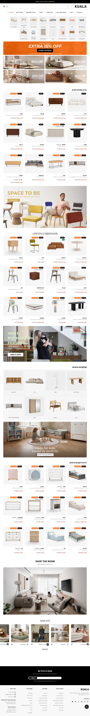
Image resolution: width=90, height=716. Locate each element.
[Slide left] (85, 1)
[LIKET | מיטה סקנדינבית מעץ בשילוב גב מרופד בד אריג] (77, 276)
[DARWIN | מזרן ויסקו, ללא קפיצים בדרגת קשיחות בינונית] (34, 306)
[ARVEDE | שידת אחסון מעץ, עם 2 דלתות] (55, 102)
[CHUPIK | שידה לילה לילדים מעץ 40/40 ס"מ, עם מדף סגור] (34, 475)
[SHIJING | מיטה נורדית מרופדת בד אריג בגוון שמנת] (34, 133)
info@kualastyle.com (9, 694)
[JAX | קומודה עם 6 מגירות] (13, 536)
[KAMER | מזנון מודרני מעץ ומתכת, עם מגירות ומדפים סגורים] (13, 163)
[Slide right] (4, 1)
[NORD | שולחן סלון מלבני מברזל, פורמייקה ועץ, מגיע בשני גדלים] (13, 102)
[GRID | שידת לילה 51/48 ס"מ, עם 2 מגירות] (34, 505)
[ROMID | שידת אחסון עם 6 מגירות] (55, 133)
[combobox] (41, 6)
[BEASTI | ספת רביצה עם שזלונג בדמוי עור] (55, 246)
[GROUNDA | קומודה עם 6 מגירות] (13, 505)
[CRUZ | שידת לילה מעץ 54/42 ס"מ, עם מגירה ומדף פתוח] (55, 505)
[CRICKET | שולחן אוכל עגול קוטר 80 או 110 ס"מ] (77, 246)
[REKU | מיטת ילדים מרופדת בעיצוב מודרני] (77, 505)
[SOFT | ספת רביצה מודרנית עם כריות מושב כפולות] (77, 102)
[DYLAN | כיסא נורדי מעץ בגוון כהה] (55, 276)
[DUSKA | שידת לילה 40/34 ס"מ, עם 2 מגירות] (34, 536)
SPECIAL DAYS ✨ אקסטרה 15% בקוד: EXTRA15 (45, 1)
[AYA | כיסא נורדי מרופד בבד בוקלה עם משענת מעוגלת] (13, 276)
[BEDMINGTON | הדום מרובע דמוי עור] (34, 276)
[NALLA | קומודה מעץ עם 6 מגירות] (13, 133)
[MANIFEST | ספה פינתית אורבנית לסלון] (34, 163)
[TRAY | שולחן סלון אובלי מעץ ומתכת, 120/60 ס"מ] (55, 163)
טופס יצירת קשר (11, 696)
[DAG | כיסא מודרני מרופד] (34, 246)
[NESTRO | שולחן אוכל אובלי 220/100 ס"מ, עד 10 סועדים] (77, 306)
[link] (76, 407)
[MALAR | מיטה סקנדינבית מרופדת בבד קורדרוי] (34, 102)
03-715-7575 (11, 692)
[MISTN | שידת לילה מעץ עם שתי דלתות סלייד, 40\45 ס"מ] (13, 246)
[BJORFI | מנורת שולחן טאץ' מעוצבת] (55, 306)
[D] (24, 76)
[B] (24, 62)
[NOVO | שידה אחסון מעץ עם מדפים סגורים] (13, 474)
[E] (45, 48)
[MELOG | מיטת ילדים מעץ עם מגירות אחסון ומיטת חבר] (77, 474)
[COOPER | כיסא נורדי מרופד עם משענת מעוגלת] (13, 306)
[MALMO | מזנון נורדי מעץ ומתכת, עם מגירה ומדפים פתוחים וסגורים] (77, 163)
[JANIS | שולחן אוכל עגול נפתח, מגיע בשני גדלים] (77, 133)
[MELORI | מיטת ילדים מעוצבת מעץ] (77, 536)
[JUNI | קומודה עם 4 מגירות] (55, 474)
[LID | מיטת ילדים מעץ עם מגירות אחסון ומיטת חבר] (55, 536)
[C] (66, 76)
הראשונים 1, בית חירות (12, 708)
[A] (66, 62)
